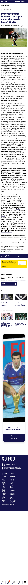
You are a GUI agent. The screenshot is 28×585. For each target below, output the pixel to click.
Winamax (4, 144)
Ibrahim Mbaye (4, 501)
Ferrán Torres (3, 498)
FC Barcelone (12, 492)
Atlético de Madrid (12, 502)
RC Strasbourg (12, 489)
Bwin (8, 224)
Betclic (3, 216)
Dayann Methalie (4, 489)
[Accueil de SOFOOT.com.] (4, 1)
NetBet (10, 219)
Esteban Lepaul (4, 495)
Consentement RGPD (16, 468)
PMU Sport (7, 207)
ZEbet (3, 203)
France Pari (19, 226)
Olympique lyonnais (12, 495)
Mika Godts (5, 485)
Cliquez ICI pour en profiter (9, 100)
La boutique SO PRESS (9, 464)
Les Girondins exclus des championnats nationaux (6, 296)
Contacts (16, 463)
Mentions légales (8, 465)
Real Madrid (11, 498)
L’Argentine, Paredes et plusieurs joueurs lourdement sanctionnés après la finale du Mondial (6, 316)
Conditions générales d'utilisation (12, 467)
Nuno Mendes (4, 480)
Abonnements (7, 463)
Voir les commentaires (8, 284)
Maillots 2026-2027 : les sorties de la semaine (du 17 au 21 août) (20, 315)
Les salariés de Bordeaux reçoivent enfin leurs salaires (20, 296)
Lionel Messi (3, 487)
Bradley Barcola (4, 492)
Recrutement (7, 470)
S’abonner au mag (20, 1)
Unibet (18, 209)
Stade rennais (11, 482)
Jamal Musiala (4, 482)
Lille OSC (12, 504)
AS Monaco (13, 500)
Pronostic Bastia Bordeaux (16, 246)
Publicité (6, 468)
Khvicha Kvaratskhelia (5, 503)
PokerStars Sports (6, 231)
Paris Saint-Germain (12, 480)
